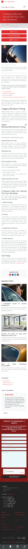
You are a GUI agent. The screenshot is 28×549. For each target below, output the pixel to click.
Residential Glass (7, 382)
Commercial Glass (7, 384)
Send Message (13, 476)
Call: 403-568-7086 (15, 36)
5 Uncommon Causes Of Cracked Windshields (14, 304)
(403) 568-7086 (10, 1)
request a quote (20, 263)
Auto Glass (5, 380)
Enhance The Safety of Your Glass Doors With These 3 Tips (14, 334)
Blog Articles (8, 25)
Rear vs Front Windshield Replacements (14, 364)
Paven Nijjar (6, 65)
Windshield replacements (9, 93)
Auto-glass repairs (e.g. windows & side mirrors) (14, 97)
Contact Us (15, 32)
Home (3, 25)
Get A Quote (14, 40)
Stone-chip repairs (7, 91)
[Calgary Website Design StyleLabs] (21, 538)
